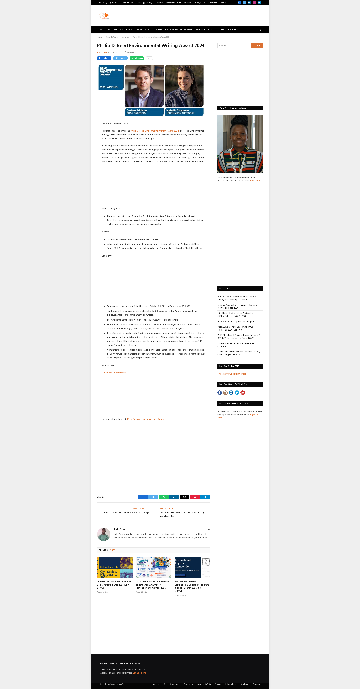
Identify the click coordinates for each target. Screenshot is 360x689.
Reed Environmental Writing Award (145, 419)
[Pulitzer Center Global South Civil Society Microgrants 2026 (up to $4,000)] (115, 567)
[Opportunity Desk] (104, 16)
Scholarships (138, 29)
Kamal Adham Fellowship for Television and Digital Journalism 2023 (183, 514)
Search (232, 29)
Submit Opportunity (144, 3)
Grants (174, 29)
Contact (223, 3)
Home (108, 29)
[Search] (259, 29)
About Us (126, 3)
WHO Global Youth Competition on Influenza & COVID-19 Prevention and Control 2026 (152, 585)
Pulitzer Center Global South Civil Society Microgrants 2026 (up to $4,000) (114, 585)
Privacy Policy (199, 3)
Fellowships (187, 29)
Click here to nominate (114, 372)
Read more (255, 180)
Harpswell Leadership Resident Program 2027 (238, 321)
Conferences (120, 29)
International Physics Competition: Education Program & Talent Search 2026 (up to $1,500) (192, 587)
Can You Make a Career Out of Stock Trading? (126, 512)
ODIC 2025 (219, 29)
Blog (207, 29)
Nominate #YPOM (173, 3)
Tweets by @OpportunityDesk (231, 374)
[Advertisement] (209, 15)
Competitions (158, 29)
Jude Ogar (102, 52)
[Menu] (101, 29)
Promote (187, 3)
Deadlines (159, 3)
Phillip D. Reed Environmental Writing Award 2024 (154, 131)
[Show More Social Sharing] (149, 58)
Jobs (197, 29)
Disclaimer (212, 3)
